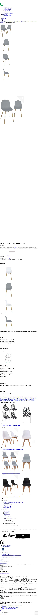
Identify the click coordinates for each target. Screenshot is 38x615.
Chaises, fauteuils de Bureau (6, 554)
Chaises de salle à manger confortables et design (9, 557)
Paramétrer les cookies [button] (4, 566)
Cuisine (3, 11)
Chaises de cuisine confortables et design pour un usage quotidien (16, 398)
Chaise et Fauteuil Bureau (8, 7)
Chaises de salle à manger (8, 504)
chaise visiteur (5, 398)
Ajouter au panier (3, 258)
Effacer (8, 255)
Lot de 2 (30, 400)
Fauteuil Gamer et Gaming (8, 8)
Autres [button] (1, 600)
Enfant (3, 16)
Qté (3, 256)
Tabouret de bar (6, 12)
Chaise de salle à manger (7, 15)
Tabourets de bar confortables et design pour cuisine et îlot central (13, 502)
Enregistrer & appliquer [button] (3, 603)
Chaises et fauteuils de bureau (8, 505)
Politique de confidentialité (6, 546)
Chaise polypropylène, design (23, 397)
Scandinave (33, 400)
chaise (15, 247)
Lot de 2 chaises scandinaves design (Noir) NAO (11, 496)
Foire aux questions (7, 511)
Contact (5, 513)
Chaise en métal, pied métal (4, 397)
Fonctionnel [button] (2, 590)
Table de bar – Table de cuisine (8, 13)
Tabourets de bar (4, 606)
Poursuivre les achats (3, 563)
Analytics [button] (1, 597)
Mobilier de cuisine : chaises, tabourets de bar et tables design (12, 21)
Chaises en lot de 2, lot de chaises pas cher (19, 399)
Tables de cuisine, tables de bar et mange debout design (10, 556)
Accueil (1, 21)
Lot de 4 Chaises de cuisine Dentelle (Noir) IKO (11, 425)
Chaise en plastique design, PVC (13, 397)
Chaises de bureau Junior (7, 507)
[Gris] (10, 251)
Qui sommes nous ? (7, 514)
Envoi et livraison (6, 512)
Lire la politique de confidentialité (5, 573)
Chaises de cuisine (6, 503)
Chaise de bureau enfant (7, 9)
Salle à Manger (4, 14)
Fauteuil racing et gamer (7, 506)
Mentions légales (4, 547)
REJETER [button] (10, 566)
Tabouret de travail (7, 10)
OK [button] (8, 566)
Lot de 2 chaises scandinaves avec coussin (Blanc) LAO (12, 449)
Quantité (1, 256)
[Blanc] (10, 253)
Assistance (5, 510)
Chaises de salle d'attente (30, 398)
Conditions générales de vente (6, 545)
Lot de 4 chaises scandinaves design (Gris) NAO (11, 473)
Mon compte (4, 18)
